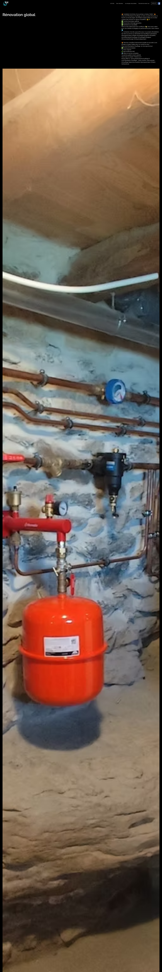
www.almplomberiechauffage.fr (140, 58)
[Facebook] (159, 3)
